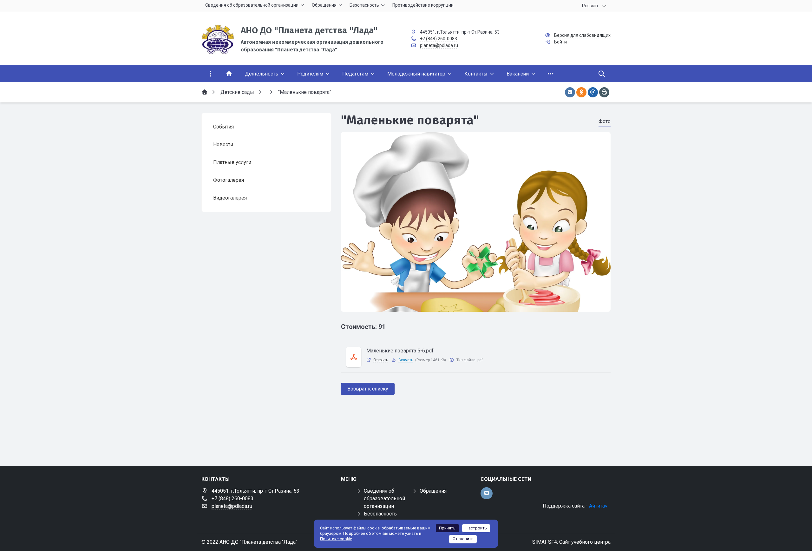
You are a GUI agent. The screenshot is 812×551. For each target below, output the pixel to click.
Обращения (433, 491)
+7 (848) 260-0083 (438, 38)
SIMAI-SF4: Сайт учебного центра (571, 542)
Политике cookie (336, 538)
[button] (476, 306)
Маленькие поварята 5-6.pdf (400, 351)
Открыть (380, 360)
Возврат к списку (367, 389)
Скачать (405, 360)
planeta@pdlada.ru (439, 45)
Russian (590, 5)
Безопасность (380, 514)
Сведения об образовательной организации (384, 498)
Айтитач (598, 506)
